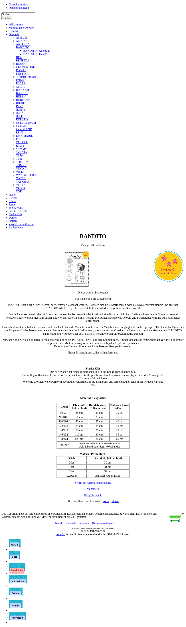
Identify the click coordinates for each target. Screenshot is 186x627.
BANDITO (22, 47)
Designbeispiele (93, 495)
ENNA (20, 80)
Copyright (71, 523)
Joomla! (60, 534)
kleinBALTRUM (26, 122)
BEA (19, 57)
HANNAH (22, 89)
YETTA (21, 184)
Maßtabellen (16, 227)
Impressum (84, 523)
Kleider (13, 197)
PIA (18, 139)
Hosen (12, 194)
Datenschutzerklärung (103, 523)
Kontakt (59, 523)
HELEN (21, 96)
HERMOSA (23, 99)
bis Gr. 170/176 (18, 211)
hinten (115, 501)
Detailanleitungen (19, 7)
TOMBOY (22, 161)
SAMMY (21, 148)
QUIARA (22, 142)
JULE (19, 116)
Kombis (13, 31)
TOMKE (21, 165)
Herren (13, 220)
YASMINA (22, 181)
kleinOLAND (24, 129)
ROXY (20, 145)
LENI (19, 132)
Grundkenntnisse (18, 4)
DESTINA (22, 73)
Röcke (12, 201)
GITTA (20, 86)
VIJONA (21, 168)
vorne (106, 501)
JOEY (19, 112)
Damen (13, 217)
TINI (19, 158)
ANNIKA (22, 40)
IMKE (19, 106)
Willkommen (16, 24)
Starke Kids (15, 214)
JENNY (20, 109)
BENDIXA (22, 60)
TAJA (19, 155)
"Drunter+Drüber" (26, 76)
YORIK (20, 188)
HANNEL (22, 93)
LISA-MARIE (24, 135)
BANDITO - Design (35, 53)
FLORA (21, 83)
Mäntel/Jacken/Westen (21, 27)
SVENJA (21, 152)
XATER (21, 178)
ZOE (19, 191)
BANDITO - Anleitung (36, 50)
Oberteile (14, 34)
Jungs (12, 204)
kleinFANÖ (23, 125)
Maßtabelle (93, 488)
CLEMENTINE (25, 67)
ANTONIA (23, 44)
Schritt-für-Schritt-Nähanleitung (93, 482)
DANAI (21, 70)
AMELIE (21, 37)
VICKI (20, 171)
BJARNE (21, 63)
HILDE (20, 103)
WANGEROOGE (26, 175)
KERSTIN (22, 119)
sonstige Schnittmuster (21, 224)
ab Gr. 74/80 (16, 207)
